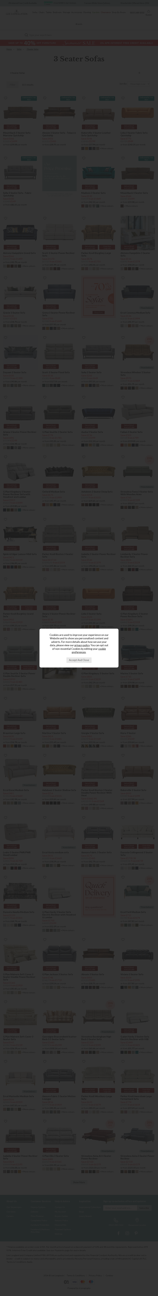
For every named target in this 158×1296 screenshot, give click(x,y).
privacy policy (81, 645)
